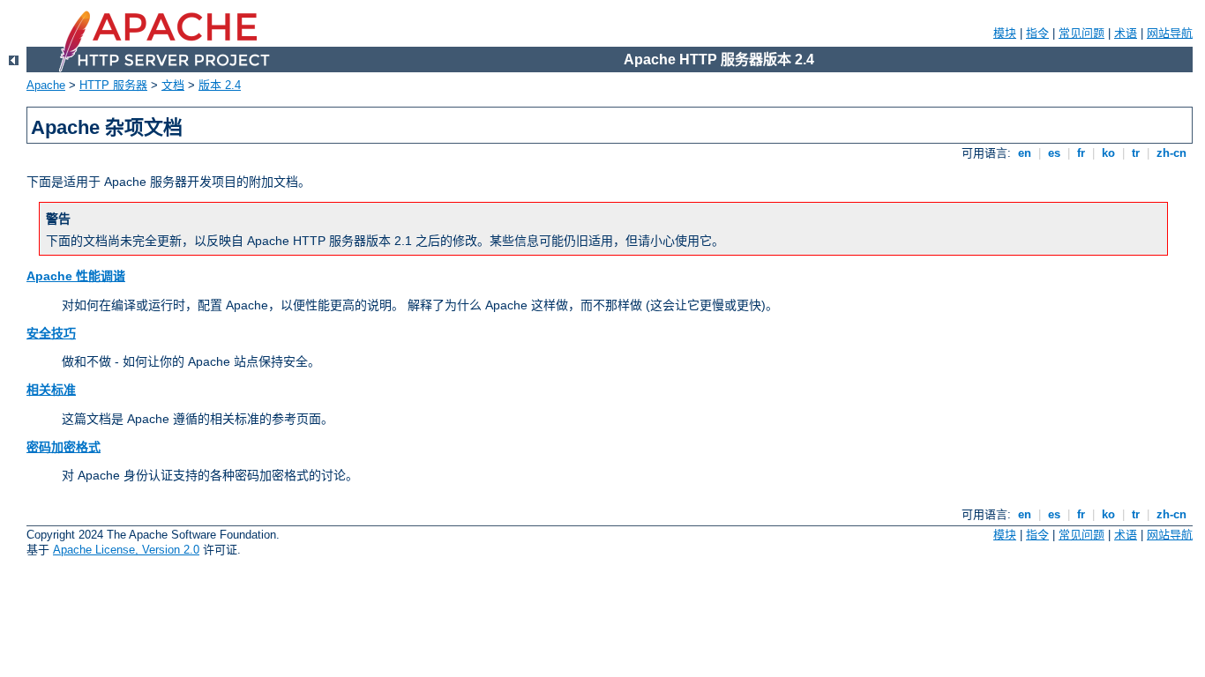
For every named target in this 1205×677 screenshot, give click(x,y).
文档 (172, 85)
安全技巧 (51, 333)
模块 (1004, 33)
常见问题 (1081, 33)
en (1024, 153)
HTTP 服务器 (113, 85)
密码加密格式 (63, 447)
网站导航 (1170, 33)
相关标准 (51, 390)
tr (1135, 153)
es (1054, 153)
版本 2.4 (219, 85)
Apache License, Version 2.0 (126, 549)
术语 (1125, 33)
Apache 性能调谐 (75, 276)
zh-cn (1171, 153)
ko (1108, 153)
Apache (45, 85)
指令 (1037, 33)
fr (1081, 153)
